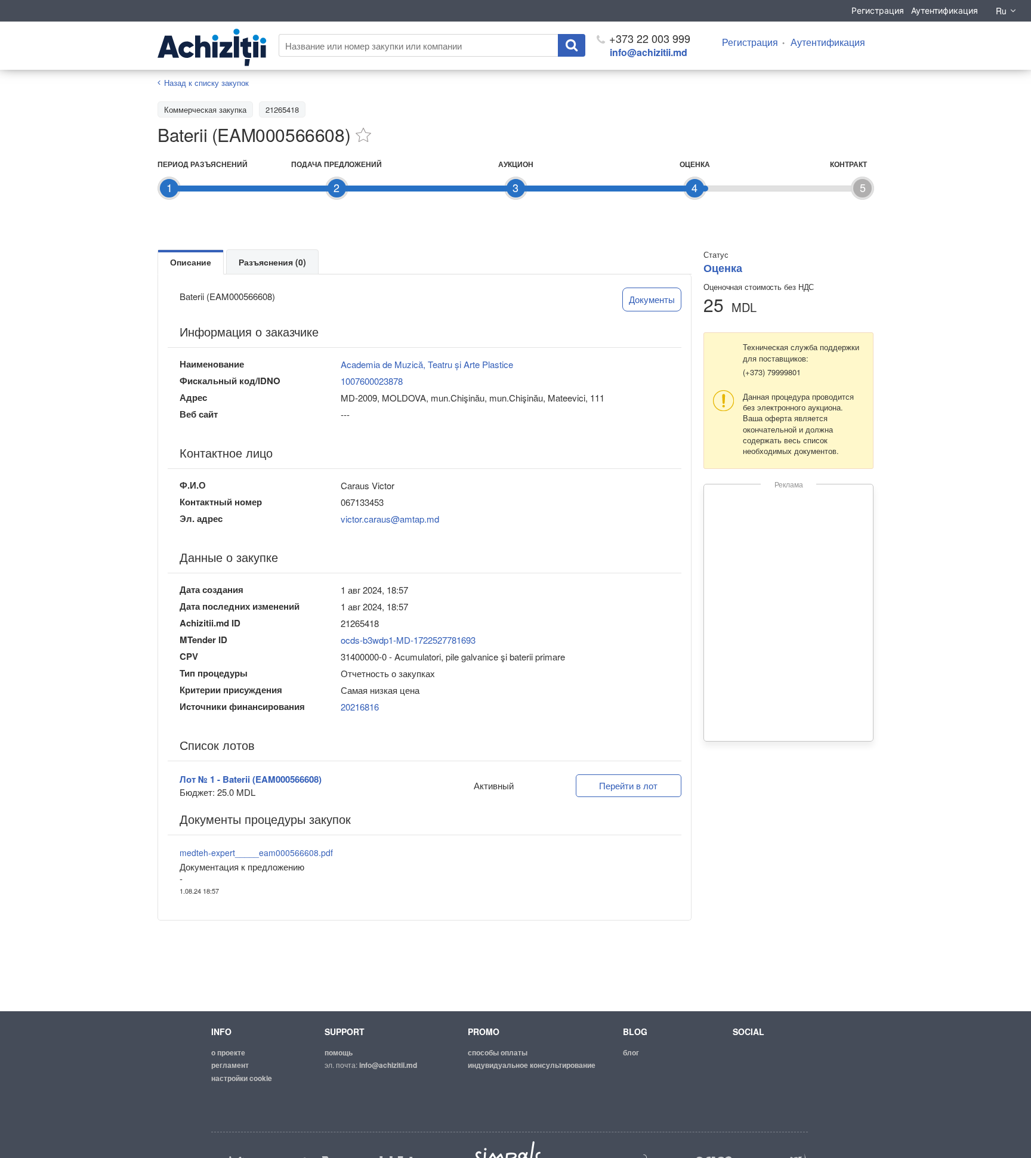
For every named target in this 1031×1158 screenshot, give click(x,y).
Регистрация (877, 10)
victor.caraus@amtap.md (390, 518)
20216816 (360, 706)
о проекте (228, 1052)
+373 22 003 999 (648, 38)
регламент (230, 1065)
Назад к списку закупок (206, 82)
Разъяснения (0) (272, 262)
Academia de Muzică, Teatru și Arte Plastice (427, 364)
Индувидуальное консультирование (531, 1065)
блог (631, 1052)
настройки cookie (241, 1078)
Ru (1001, 11)
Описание (190, 262)
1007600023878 (372, 381)
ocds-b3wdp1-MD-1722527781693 (408, 640)
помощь (339, 1052)
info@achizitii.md (648, 52)
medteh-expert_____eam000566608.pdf (256, 853)
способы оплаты (497, 1052)
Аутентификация (944, 10)
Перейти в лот (628, 785)
